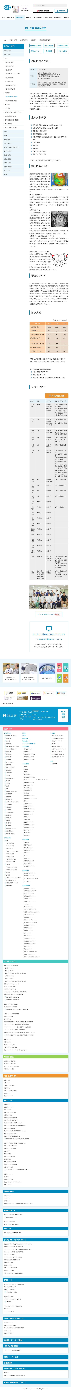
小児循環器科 (9, 804)
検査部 (25, 766)
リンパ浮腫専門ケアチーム (58, 754)
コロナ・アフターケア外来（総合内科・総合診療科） (16, 1024)
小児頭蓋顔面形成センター (30, 891)
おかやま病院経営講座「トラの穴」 (15, 1382)
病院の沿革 (7, 1151)
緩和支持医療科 (9, 831)
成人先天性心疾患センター (30, 909)
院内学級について (8, 1096)
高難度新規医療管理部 (29, 754)
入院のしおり (7, 1082)
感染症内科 (8, 757)
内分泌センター (28, 803)
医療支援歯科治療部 (10, 116)
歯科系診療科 (24, 40)
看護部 (6, 135)
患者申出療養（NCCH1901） (13, 997)
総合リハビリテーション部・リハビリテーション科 (36, 780)
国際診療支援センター (29, 866)
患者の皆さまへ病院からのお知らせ (15, 1240)
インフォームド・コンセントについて (13, 1257)
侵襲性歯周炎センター (29, 917)
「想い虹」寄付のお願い (11, 1346)
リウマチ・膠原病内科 (11, 749)
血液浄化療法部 (28, 788)
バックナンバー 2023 (11, 1292)
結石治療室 (26, 835)
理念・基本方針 (8, 1110)
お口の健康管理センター (30, 943)
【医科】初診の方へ (9, 968)
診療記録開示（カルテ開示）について (13, 1123)
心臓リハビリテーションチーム (59, 749)
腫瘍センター (27, 801)
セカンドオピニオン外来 (10, 989)
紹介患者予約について (9, 1222)
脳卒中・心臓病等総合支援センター (32, 957)
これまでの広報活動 (9, 1311)
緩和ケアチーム (55, 743)
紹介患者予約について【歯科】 (11, 1224)
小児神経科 (8, 807)
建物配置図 (7, 1201)
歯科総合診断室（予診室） (12, 120)
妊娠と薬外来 (7, 1039)
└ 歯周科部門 (8, 70)
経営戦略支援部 (28, 845)
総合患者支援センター (29, 850)
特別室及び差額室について (10, 1090)
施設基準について (8, 1174)
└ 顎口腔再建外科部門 (11, 97)
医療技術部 (7, 139)
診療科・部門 (20, 17)
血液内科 (8, 741)
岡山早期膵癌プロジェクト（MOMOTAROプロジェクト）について (19, 1032)
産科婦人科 (8, 818)
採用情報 (66, 17)
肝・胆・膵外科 (9, 762)
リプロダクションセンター (30, 922)
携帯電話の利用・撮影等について (12, 1260)
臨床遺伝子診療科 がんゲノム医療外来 (13, 994)
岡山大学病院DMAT (8, 1333)
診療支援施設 (7, 159)
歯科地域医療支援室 (29, 861)
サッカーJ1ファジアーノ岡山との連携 (13, 1306)
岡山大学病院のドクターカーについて (13, 1182)
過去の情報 (8, 1302)
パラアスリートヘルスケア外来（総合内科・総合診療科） (17, 1027)
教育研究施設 (7, 163)
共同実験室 (54, 764)
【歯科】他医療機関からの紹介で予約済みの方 (15, 981)
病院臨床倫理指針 (8, 1115)
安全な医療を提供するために (11, 1133)
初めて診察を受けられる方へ (11, 965)
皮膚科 (7, 786)
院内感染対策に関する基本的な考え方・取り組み (17, 1139)
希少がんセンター (28, 949)
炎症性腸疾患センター (29, 824)
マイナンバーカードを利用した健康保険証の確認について (17, 1249)
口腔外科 (33, 40)
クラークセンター (28, 933)
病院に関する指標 (8, 1167)
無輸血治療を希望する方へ (10, 1146)
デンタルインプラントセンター (31, 920)
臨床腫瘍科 (8, 825)
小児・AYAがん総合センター (30, 951)
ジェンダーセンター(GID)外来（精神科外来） (14, 1030)
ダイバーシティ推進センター (12, 147)
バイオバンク (27, 881)
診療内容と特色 (63, 45)
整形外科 (8, 780)
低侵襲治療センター (29, 814)
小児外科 (8, 775)
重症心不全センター (29, 830)
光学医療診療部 (28, 790)
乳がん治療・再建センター (30, 888)
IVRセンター (27, 819)
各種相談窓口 (58, 17)
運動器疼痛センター (29, 827)
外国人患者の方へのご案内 (10, 1047)
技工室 (25, 855)
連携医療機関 (7, 1159)
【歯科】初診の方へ (9, 976)
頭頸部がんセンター (29, 893)
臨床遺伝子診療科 (10, 833)
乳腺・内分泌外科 (10, 767)
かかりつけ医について (9, 1254)
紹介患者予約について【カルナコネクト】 (14, 1214)
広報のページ (8, 1280)
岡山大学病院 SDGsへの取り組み (14, 1369)
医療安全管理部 (28, 749)
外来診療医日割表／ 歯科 (10, 1063)
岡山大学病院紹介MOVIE (10, 1287)
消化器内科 (8, 738)
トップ (4, 40)
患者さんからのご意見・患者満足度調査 (13, 1252)
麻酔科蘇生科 (9, 799)
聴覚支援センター (9, 143)
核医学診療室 (27, 833)
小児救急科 (8, 815)
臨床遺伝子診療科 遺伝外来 (11, 1004)
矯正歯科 (7, 104)
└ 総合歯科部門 (9, 62)
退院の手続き (7, 1088)
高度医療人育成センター (30, 941)
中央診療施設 (7, 155)
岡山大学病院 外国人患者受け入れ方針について (15, 1143)
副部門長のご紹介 (35, 45)
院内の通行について (9, 1262)
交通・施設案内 (47, 17)
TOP (3, 17)
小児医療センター (28, 899)
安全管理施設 (7, 151)
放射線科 (8, 820)
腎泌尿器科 (8, 770)
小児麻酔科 (8, 810)
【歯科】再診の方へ (9, 978)
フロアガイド (7, 1196)
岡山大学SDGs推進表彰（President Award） (14, 1375)
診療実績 (49, 51)
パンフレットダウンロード (48, 614)
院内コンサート (8, 1184)
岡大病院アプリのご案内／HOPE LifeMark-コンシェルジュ (18, 1244)
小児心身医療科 (9, 812)
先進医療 (6, 1176)
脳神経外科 (8, 796)
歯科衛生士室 (27, 858)
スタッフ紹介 (63, 51)
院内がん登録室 (28, 863)
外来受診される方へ (10, 961)
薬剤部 (6, 131)
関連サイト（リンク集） (11, 1357)
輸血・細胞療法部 (28, 785)
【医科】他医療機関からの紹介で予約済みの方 (15, 973)
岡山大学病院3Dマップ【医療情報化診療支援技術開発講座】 (18, 1203)
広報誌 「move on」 (9, 1289)
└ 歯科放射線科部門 (10, 85)
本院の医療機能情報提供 (10, 1162)
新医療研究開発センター (30, 873)
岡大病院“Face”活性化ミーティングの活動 (14, 1284)
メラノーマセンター (29, 914)
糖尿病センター (28, 817)
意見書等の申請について (10, 986)
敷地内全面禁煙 (44, 11)
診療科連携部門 (8, 167)
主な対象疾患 (49, 45)
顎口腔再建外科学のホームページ (50, 639)
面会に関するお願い (9, 1270)
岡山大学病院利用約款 (9, 1128)
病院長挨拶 (7, 1104)
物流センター (27, 853)
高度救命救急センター (29, 795)
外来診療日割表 (9, 1057)
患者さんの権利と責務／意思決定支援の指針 (14, 1125)
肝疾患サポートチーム (57, 741)
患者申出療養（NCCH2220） (13, 1000)
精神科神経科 (9, 794)
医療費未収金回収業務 (9, 1156)
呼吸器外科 (8, 765)
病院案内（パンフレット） (10, 1148)
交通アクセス (7, 1198)
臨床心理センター (28, 936)
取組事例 (6, 1373)
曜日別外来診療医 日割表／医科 (11, 1066)
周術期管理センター (29, 806)
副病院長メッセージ (9, 1107)
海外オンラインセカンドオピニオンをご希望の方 (15, 1050)
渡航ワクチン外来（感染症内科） (12, 1014)
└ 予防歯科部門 (9, 81)
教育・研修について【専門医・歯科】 (13, 1233)
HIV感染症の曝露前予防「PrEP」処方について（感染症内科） (18, 1022)
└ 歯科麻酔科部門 (10, 89)
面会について (7, 1093)
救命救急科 (8, 823)
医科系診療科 (7, 50)
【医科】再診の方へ (9, 971)
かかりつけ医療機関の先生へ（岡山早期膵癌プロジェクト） (20, 1035)
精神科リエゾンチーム (57, 751)
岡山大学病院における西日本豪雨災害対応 (14, 1328)
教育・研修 (7, 1229)
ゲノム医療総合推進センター (31, 878)
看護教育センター (28, 928)
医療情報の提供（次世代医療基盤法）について (15, 1131)
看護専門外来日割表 (9, 1069)
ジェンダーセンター (29, 822)
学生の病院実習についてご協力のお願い (13, 1273)
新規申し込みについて (11, 1217)
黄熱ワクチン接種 (8, 1016)
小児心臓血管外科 (10, 778)
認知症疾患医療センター (30, 896)
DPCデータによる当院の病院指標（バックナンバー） (18, 1169)
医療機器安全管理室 (29, 757)
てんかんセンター (28, 904)
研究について (35, 51)
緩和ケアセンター (28, 946)
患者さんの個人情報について (11, 1120)
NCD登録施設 (7, 1154)
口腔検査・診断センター (30, 901)
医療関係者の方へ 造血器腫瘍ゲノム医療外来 (17, 1009)
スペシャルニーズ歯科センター (13, 112)
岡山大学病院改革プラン (10, 1112)
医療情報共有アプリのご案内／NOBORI (13, 1246)
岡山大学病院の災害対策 (10, 1325)
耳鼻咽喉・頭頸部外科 (11, 791)
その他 (6, 174)
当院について (10, 17)
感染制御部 (26, 751)
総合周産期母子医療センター (31, 798)
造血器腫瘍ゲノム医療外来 (10, 1007)
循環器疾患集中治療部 (29, 777)
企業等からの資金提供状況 (10, 1164)
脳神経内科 (8, 754)
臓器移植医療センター (29, 809)
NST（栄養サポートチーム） (58, 738)
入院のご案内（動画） (9, 1085)
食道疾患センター (28, 930)
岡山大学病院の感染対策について (12, 1136)
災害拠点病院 (7, 1330)
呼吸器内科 (8, 743)
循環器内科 (8, 751)
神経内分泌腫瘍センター (30, 954)
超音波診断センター (29, 811)
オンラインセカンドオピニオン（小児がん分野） (15, 992)
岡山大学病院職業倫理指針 (10, 1117)
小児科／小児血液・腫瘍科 (12, 802)
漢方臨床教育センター (29, 925)
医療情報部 (26, 842)
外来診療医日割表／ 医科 (10, 1061)
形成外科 (8, 783)
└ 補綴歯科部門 (9, 77)
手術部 (25, 772)
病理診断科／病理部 (10, 828)
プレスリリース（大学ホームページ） (13, 1299)
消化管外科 (8, 759)
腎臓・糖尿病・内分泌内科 (12, 746)
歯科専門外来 (8, 124)
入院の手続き (7, 1080)
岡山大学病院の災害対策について (14, 1318)
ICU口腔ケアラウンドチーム (58, 736)
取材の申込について (9, 1179)
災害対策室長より (8, 1322)
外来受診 (28, 17)
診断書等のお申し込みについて (11, 984)
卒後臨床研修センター (29, 876)
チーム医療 (7, 170)
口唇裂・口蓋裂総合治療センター (32, 912)
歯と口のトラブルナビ (11, 128)
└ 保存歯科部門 (9, 66)
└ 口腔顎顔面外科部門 (11, 100)
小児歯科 (7, 108)
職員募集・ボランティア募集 (13, 1340)
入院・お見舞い (37, 17)
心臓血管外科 (9, 773)
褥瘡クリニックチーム (57, 746)
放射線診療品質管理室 (29, 759)
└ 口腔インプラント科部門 (12, 74)
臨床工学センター (28, 847)
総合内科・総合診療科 (11, 736)
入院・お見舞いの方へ (11, 1076)
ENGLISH (61, 11)
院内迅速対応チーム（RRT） (58, 757)
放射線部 (26, 769)
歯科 (6, 58)
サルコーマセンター (29, 906)
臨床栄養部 (26, 793)
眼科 (7, 788)
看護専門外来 (7, 1042)
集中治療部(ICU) (28, 774)
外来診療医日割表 (58, 396)
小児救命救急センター (29, 938)
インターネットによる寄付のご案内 (12, 1350)
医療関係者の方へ (9, 1210)
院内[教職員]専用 (8, 703)
